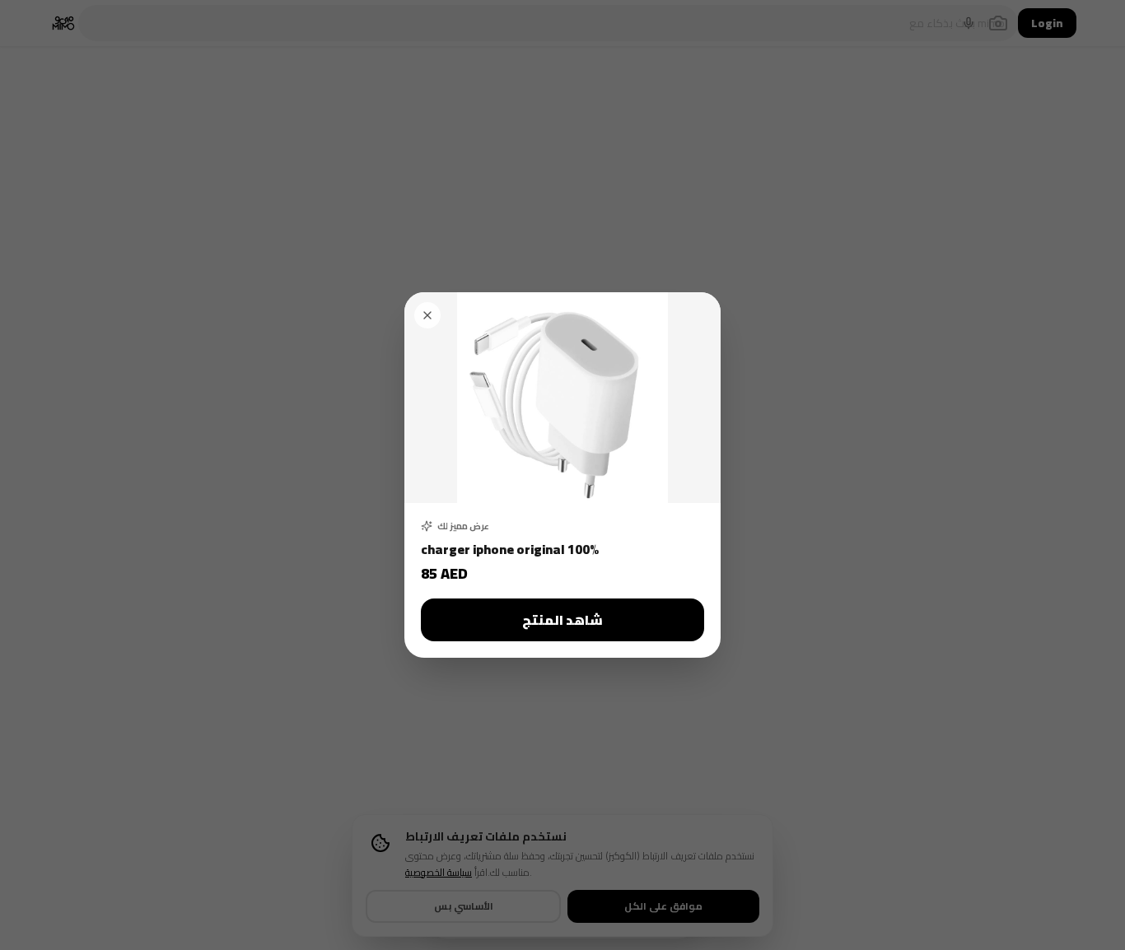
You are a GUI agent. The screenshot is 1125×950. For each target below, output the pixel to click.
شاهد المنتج (562, 620)
